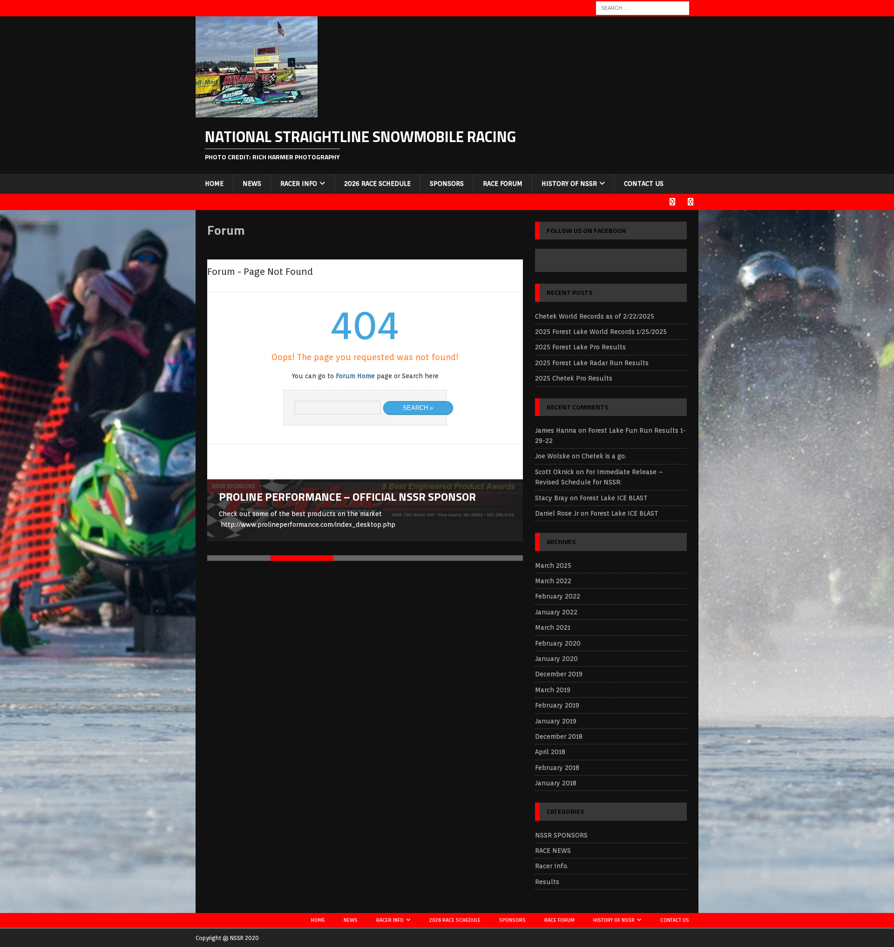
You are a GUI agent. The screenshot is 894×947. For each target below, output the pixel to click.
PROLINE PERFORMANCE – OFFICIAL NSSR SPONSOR (347, 496)
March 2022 (553, 581)
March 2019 (552, 690)
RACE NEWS (553, 850)
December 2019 (558, 674)
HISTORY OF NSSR (569, 183)
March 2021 (552, 627)
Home (214, 183)
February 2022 (557, 596)
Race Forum (502, 183)
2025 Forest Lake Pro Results (580, 347)
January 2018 (555, 783)
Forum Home (355, 376)
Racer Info (298, 183)
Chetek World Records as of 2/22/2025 (594, 316)
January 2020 (556, 658)
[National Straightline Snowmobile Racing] (257, 112)
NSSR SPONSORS (561, 835)
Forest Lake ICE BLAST (614, 498)
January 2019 (555, 721)
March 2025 (553, 565)
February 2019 (557, 705)
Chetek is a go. (604, 456)
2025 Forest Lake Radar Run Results (592, 363)
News (252, 183)
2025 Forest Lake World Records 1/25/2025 (601, 331)
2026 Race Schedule (377, 183)
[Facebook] (672, 202)
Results (547, 882)
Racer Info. (552, 866)
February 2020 (558, 643)
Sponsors (447, 183)
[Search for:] (642, 7)
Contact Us (644, 183)
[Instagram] (690, 202)
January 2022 (556, 612)
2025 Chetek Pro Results (573, 378)
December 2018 (558, 736)
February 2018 (557, 767)
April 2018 (550, 752)
